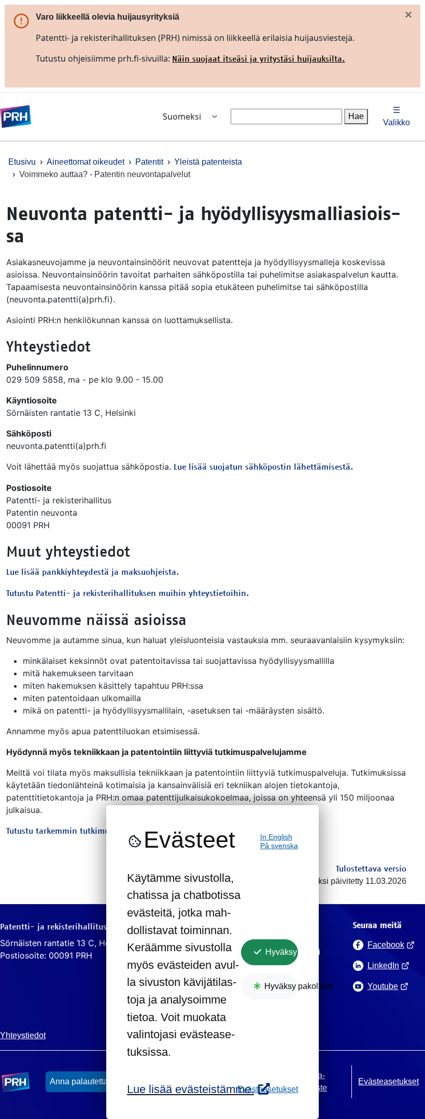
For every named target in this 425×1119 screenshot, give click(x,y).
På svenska (279, 846)
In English (276, 837)
